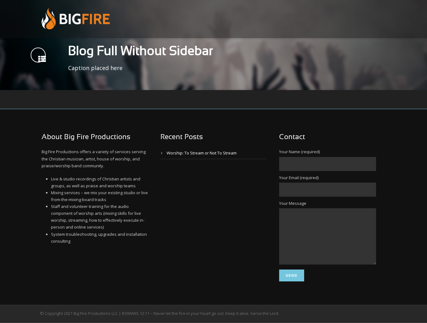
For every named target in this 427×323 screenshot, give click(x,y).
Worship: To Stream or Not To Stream (202, 153)
